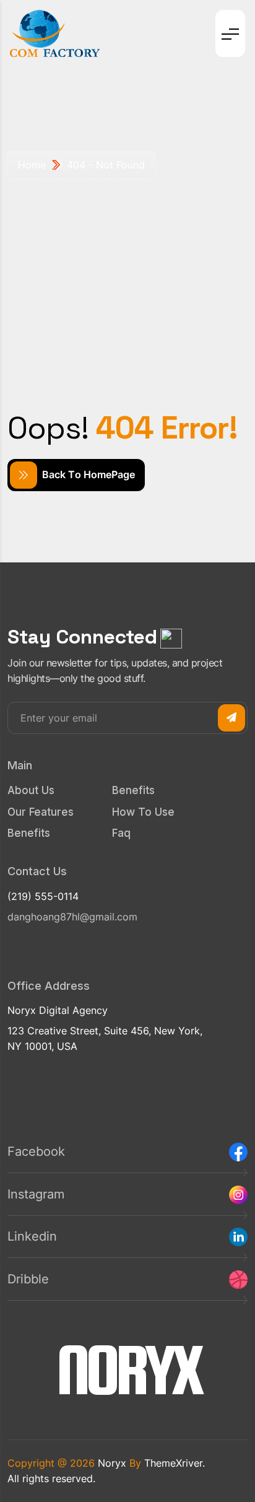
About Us (30, 790)
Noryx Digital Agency (57, 1010)
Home (32, 165)
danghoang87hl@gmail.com (72, 916)
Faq (121, 833)
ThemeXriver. (174, 1463)
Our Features (40, 812)
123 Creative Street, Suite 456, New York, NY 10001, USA (104, 1038)
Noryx (112, 1463)
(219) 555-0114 (43, 896)
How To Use (143, 812)
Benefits (28, 833)
